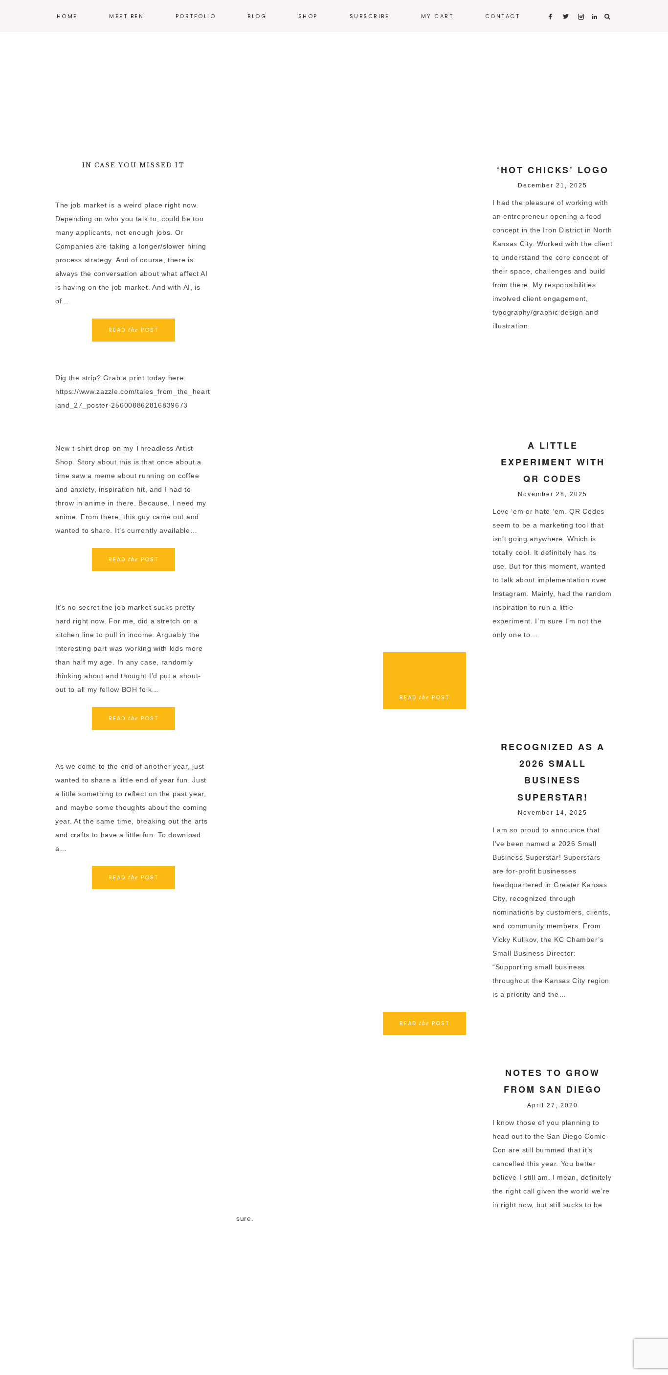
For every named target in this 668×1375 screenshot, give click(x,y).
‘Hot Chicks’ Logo (553, 169)
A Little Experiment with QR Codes (553, 462)
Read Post (424, 1023)
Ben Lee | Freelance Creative (334, 93)
